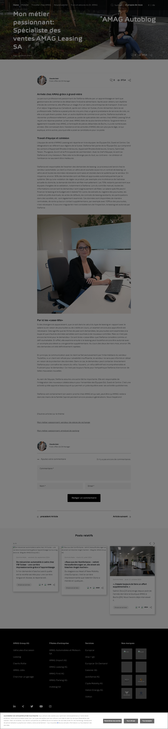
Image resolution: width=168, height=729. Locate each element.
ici (57, 723)
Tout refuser (131, 721)
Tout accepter (147, 721)
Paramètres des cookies (112, 721)
